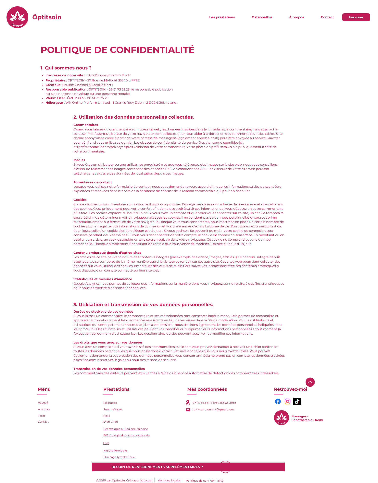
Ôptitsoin (46, 17)
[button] (222, 17)
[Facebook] (278, 401)
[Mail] (188, 409)
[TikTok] (297, 401)
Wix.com (146, 480)
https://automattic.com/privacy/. (98, 147)
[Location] (187, 403)
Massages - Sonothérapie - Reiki (307, 418)
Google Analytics (86, 283)
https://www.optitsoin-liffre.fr (108, 75)
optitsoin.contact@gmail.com (213, 409)
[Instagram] (287, 401)
